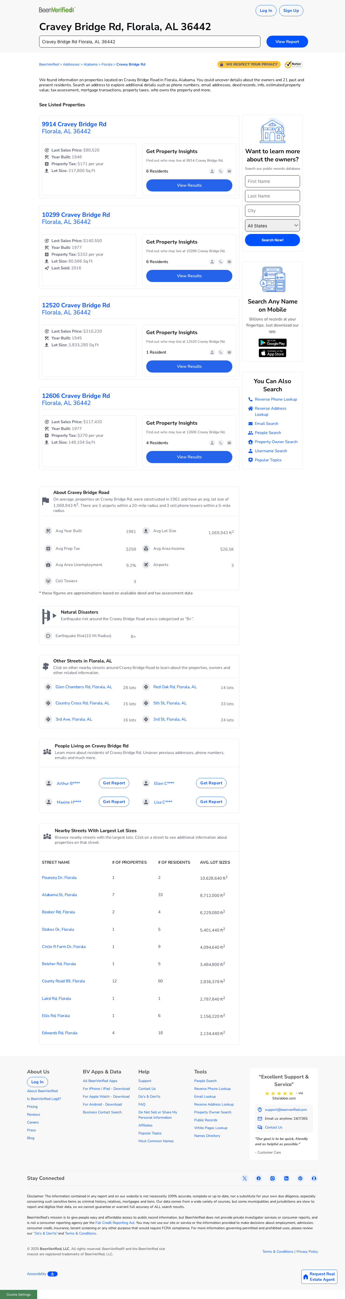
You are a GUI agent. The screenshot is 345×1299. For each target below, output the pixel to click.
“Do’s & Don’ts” (45, 1233)
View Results (189, 185)
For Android (92, 1104)
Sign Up (291, 10)
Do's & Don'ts (149, 1096)
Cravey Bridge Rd (130, 64)
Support (144, 1080)
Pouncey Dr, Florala (59, 877)
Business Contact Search (102, 1112)
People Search (268, 433)
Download (121, 1088)
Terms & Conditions (80, 1233)
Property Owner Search (276, 442)
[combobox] (149, 42)
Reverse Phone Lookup (276, 399)
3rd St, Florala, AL (170, 719)
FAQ (141, 1104)
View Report (287, 42)
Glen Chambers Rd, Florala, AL (84, 687)
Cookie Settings (19, 1294)
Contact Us (147, 1088)
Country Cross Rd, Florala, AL (83, 703)
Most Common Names (156, 1141)
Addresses (71, 64)
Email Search (266, 423)
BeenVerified (49, 64)
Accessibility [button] (36, 1273)
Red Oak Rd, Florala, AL (175, 687)
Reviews (33, 1114)
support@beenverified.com (286, 1109)
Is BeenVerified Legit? (44, 1098)
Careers (33, 1122)
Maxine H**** (69, 802)
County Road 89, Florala (63, 981)
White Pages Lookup (210, 1127)
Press (31, 1130)
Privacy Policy (307, 1251)
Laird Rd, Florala (56, 998)
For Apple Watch (96, 1096)
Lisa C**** (163, 802)
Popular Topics (268, 460)
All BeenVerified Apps (100, 1080)
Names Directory (207, 1135)
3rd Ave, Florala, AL (74, 719)
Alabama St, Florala (59, 895)
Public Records (205, 1120)
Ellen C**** (164, 783)
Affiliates (145, 1125)
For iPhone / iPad (96, 1088)
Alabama (90, 64)
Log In (266, 10)
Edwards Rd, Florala (59, 1033)
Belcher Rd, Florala (59, 964)
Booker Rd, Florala (58, 912)
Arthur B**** (68, 783)
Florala (107, 64)
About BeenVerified (42, 1091)
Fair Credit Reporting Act (114, 1222)
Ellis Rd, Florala (56, 1016)
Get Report (114, 783)
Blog (30, 1138)
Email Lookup (205, 1096)
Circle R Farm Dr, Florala (64, 946)
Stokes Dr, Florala (58, 929)
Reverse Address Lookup (270, 411)
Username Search (271, 451)
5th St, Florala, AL (170, 703)
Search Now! (273, 240)
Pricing (32, 1106)
